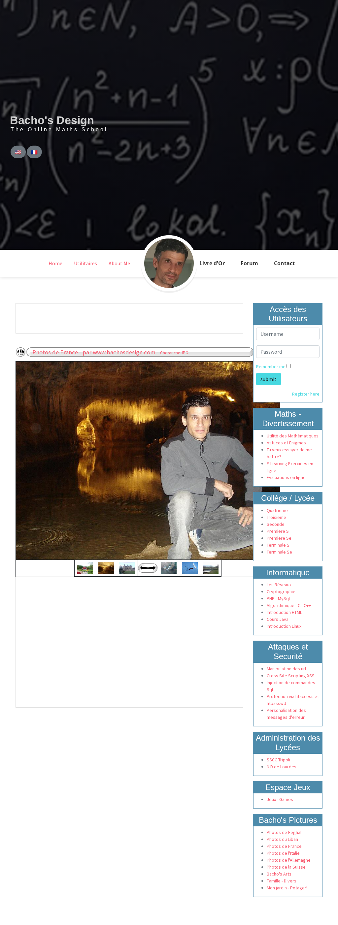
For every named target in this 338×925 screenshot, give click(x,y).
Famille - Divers (281, 881)
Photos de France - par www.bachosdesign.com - (110, 352)
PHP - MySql (278, 598)
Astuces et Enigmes (286, 443)
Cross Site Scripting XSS (291, 676)
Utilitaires (85, 263)
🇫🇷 (34, 152)
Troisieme (276, 517)
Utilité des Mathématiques (293, 436)
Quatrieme (277, 510)
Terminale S (278, 545)
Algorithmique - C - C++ (289, 605)
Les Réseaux (279, 585)
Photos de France (284, 846)
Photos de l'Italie (283, 853)
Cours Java (277, 619)
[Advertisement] (124, 318)
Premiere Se (279, 538)
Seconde (276, 524)
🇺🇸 (18, 152)
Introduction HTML (284, 612)
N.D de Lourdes (281, 767)
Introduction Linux (284, 626)
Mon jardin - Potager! (287, 888)
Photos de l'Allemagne (289, 860)
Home (55, 263)
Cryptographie (281, 591)
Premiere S (278, 531)
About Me (119, 263)
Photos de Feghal (284, 832)
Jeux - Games (280, 799)
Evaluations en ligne (286, 477)
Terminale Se (279, 552)
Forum (249, 263)
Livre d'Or (212, 263)
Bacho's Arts (279, 874)
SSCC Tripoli (278, 760)
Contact (284, 263)
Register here (306, 394)
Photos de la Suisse (286, 867)
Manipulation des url (286, 669)
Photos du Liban (282, 839)
